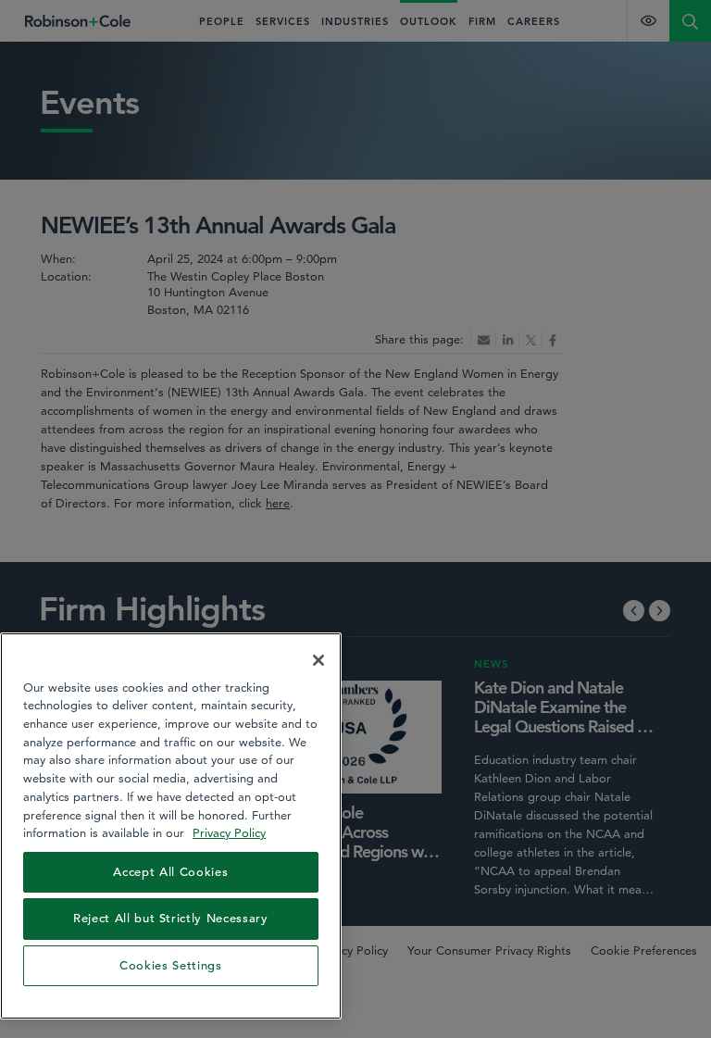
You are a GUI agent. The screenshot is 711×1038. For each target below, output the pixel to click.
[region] (171, 825)
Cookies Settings (170, 965)
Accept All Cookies (170, 872)
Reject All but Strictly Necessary (170, 918)
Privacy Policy (229, 832)
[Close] (318, 660)
